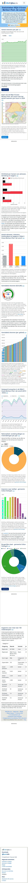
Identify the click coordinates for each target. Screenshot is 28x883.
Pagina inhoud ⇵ (15, 25)
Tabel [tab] (10, 35)
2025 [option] (6, 444)
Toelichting (5, 89)
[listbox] (6, 444)
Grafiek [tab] (4, 35)
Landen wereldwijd (7, 866)
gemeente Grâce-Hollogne (20, 482)
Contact (4, 880)
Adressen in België (6, 863)
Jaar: (2, 444)
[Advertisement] (14, 157)
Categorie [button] (5, 643)
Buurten (4, 137)
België (3, 223)
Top (25, 719)
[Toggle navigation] (24, 2)
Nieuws (4, 872)
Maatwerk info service (7, 879)
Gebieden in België (7, 861)
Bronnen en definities (7, 871)
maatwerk (5, 533)
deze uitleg (20, 314)
